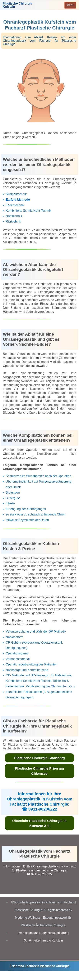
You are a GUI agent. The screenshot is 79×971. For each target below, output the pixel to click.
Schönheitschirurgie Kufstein (43, 940)
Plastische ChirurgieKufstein (17, 5)
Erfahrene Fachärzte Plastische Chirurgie (39, 966)
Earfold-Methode (18, 199)
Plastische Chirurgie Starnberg (39, 758)
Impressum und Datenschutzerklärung (43, 932)
